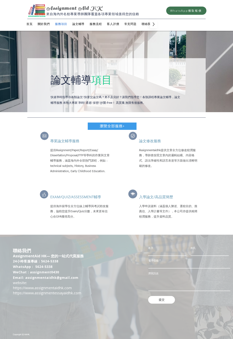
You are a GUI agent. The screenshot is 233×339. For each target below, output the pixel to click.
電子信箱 (153, 260)
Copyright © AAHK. (21, 335)
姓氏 (193, 248)
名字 (150, 248)
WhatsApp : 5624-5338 (33, 266)
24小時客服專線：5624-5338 (35, 261)
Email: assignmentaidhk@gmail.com (45, 277)
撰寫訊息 (153, 273)
